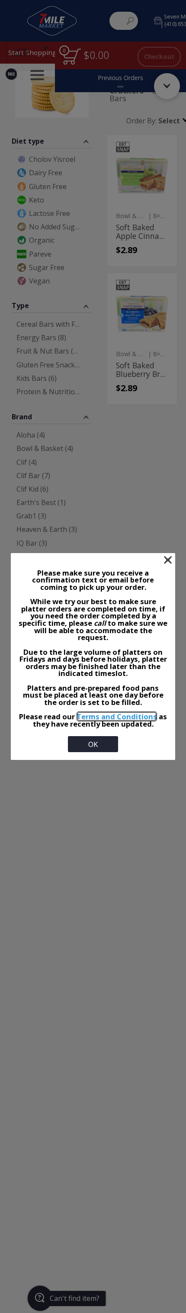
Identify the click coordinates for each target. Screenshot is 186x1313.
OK (93, 744)
